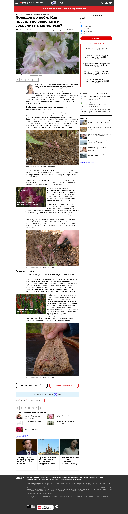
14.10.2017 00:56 (20, 14)
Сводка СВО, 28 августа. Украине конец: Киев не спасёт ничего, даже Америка (96, 73)
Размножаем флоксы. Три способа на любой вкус (32, 428)
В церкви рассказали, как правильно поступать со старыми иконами (100, 128)
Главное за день (87, 26)
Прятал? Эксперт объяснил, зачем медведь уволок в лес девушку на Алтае (99, 111)
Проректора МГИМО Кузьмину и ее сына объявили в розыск (99, 135)
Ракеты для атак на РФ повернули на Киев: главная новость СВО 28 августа (96, 65)
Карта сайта (54, 479)
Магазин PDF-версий (96, 477)
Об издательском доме (41, 477)
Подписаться (96, 38)
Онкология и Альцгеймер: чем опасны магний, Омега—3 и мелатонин (97, 149)
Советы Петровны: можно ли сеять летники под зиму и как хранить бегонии (33, 416)
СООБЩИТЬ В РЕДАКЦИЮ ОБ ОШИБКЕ (71, 479)
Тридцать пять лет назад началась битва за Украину (99, 154)
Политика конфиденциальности (35, 501)
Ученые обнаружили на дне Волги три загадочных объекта (99, 141)
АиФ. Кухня (86, 34)
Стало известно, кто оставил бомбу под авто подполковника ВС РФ (99, 121)
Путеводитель (43, 479)
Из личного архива (36, 75)
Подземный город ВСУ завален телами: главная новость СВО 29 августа (96, 57)
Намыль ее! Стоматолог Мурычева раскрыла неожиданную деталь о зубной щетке (99, 98)
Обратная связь (32, 479)
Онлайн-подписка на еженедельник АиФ (65, 477)
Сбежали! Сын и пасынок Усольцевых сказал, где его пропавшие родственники (100, 104)
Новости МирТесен (88, 162)
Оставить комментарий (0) (64, 385)
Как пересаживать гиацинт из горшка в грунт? (65, 422)
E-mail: (82, 18)
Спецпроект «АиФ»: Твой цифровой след (64, 8)
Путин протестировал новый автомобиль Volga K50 (96, 49)
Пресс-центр (84, 477)
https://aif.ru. (32, 498)
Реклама (29, 477)
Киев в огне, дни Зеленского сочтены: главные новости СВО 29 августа (96, 81)
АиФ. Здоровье (87, 31)
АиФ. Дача (86, 28)
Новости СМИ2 (22, 436)
